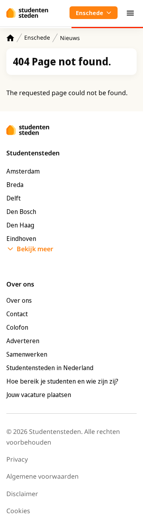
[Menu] (130, 12)
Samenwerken (26, 354)
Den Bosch (21, 211)
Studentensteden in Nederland (49, 367)
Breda (14, 184)
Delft (13, 198)
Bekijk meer (35, 249)
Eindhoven (21, 238)
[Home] (10, 38)
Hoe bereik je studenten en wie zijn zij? (62, 381)
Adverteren (22, 340)
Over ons (19, 300)
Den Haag (20, 225)
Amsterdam (23, 171)
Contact (17, 313)
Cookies (18, 510)
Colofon (17, 327)
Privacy (17, 459)
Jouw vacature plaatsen (38, 394)
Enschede (37, 37)
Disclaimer (22, 493)
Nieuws (70, 38)
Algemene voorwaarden (42, 476)
